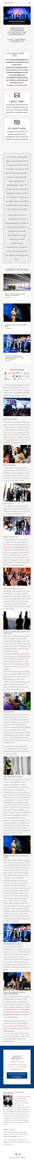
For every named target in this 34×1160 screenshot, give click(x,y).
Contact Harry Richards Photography (17, 1075)
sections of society (24, 656)
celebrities (15, 654)
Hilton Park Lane (8, 547)
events (5, 388)
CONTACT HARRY (17, 101)
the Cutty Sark (19, 565)
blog (24, 1023)
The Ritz (10, 550)
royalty (21, 654)
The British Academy (20, 547)
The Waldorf (18, 550)
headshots (19, 393)
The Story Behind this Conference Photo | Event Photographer (14, 357)
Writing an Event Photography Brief (16, 325)
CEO (27, 654)
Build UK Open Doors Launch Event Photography (15, 294)
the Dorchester (20, 545)
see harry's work (17, 128)
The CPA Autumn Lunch (15, 1028)
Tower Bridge (10, 1012)
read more (8, 297)
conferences (14, 388)
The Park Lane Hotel (21, 1012)
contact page (12, 1039)
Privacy (23, 1157)
